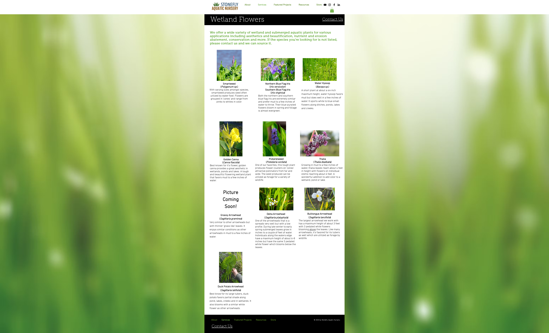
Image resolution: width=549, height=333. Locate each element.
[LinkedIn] (338, 4)
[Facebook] (334, 4)
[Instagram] (329, 4)
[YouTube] (325, 4)
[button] (304, 5)
